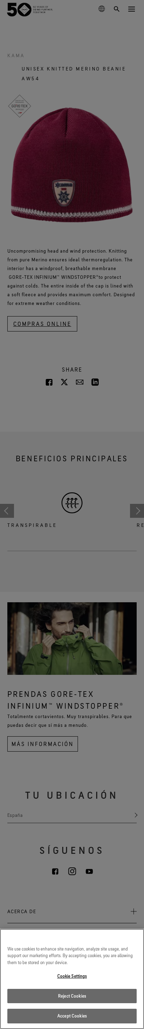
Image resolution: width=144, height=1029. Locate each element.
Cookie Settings (72, 976)
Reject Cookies (72, 996)
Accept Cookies (72, 1016)
